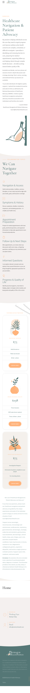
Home (6, 587)
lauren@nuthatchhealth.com (19, 110)
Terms (4, 682)
